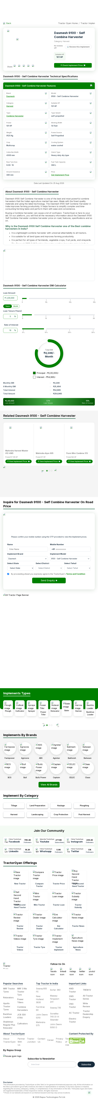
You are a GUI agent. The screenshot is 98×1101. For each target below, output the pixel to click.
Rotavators (8, 997)
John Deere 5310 (42, 1016)
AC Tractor (74, 1013)
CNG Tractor (72, 1005)
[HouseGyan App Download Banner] (49, 265)
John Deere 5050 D (56, 1026)
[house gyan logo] (15, 1067)
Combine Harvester (14, 116)
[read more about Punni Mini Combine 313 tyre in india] (78, 434)
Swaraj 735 (55, 1007)
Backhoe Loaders (7, 1015)
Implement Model (58, 554)
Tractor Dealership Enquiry (88, 1014)
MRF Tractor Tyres (9, 990)
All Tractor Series (88, 997)
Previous (1, 812)
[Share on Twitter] (25, 67)
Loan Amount (9, 293)
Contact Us (41, 1040)
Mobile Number (57, 544)
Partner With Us (21, 1041)
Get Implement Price (60, 175)
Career (50, 1040)
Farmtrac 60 (40, 1008)
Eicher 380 (55, 990)
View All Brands (49, 784)
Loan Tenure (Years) (12, 311)
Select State (13, 563)
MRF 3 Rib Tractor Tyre (22, 991)
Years (7, 306)
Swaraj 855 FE (41, 990)
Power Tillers (20, 1001)
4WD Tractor (72, 990)
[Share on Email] (34, 67)
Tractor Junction (31, 1040)
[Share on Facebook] (16, 67)
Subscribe (86, 1064)
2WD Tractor (72, 998)
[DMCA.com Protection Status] (77, 1041)
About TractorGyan (9, 1040)
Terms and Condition (75, 574)
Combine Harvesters (22, 1008)
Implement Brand (15, 554)
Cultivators (22, 1023)
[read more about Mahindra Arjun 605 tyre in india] (47, 434)
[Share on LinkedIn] (20, 67)
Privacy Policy (59, 1040)
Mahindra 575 (40, 1024)
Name (10, 544)
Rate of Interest (11, 325)
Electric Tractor (72, 1020)
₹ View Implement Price (17, 461)
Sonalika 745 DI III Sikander (54, 1016)
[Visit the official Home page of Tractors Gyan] (18, 965)
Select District (42, 563)
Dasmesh (10, 96)
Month (15, 306)
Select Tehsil (70, 563)
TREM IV (87, 990)
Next (96, 812)
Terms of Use (68, 1041)
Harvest (9, 106)
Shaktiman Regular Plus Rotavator (9, 1024)
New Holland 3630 (40, 999)
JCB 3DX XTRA (21, 1016)
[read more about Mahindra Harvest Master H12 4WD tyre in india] (17, 434)
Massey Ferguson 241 (54, 998)
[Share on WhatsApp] (29, 67)
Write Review (86, 1005)
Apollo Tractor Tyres (6, 1006)
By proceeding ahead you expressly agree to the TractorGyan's (48, 574)
